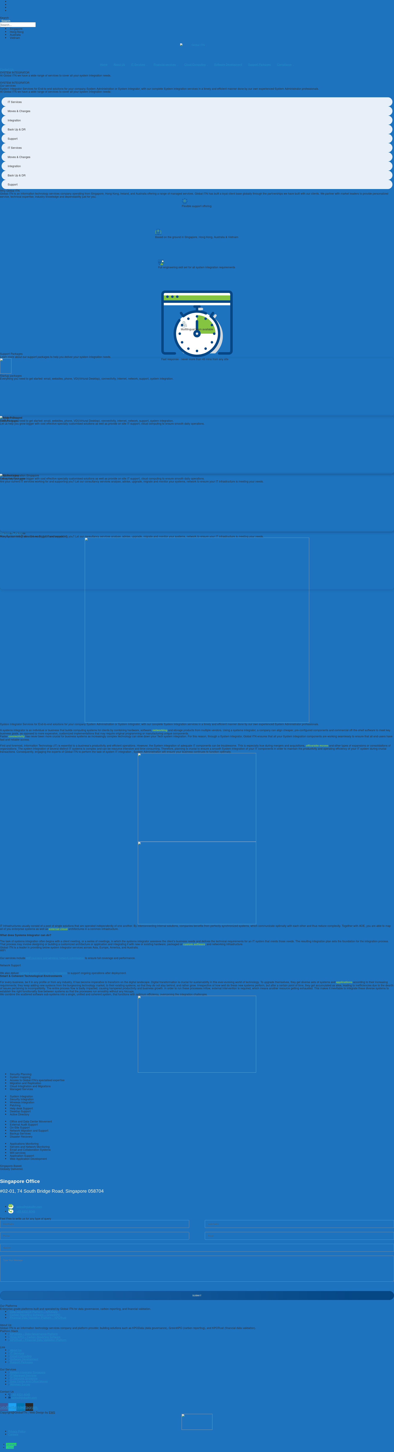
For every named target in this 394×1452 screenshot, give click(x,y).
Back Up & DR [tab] (17, 129)
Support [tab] (13, 138)
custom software (194, 944)
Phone (11, 1447)
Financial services (165, 64)
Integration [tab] (14, 120)
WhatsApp (11, 1444)
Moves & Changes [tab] (19, 111)
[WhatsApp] (6, 1444)
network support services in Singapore (43, 973)
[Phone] (7, 1447)
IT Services (138, 64)
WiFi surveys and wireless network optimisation (55, 958)
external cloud (58, 929)
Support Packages (259, 64)
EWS (52, 1412)
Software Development (228, 64)
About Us (119, 64)
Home (103, 64)
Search (4, 18)
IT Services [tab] (15, 102)
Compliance (284, 64)
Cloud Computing (195, 64)
